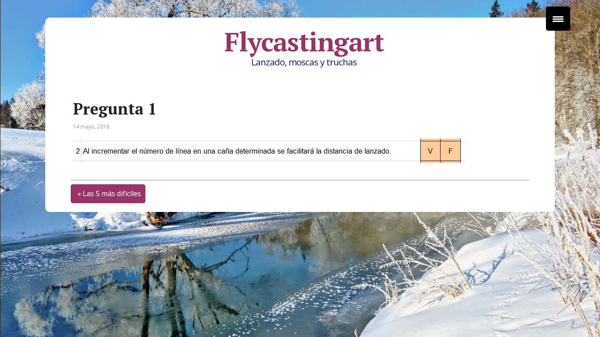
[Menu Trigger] (558, 19)
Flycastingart (303, 42)
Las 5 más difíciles (112, 193)
